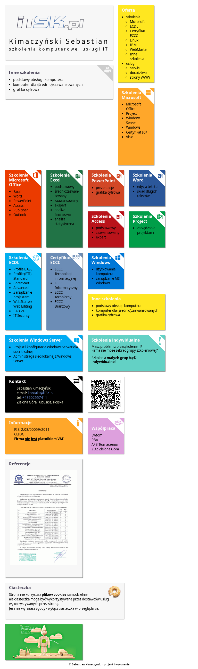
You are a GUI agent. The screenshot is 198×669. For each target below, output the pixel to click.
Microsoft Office (133, 106)
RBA (95, 439)
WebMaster (139, 49)
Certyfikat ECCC (137, 33)
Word (17, 196)
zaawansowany (66, 200)
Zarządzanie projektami (22, 294)
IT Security (21, 315)
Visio (129, 137)
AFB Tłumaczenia (105, 444)
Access (18, 205)
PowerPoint (22, 201)
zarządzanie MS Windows (108, 280)
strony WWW (140, 77)
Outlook (19, 214)
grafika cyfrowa (26, 89)
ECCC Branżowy (62, 304)
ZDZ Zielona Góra (105, 449)
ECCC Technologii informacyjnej (65, 274)
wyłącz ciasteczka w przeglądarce (73, 608)
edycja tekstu (147, 186)
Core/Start (21, 283)
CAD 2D (19, 311)
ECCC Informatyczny (66, 285)
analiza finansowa (63, 212)
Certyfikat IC (136, 132)
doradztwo (138, 72)
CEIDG (19, 434)
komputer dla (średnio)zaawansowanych (48, 84)
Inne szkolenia (137, 56)
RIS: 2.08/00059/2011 (32, 429)
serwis (134, 68)
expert (101, 237)
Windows (133, 127)
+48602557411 (34, 397)
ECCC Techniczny (63, 294)
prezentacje (105, 187)
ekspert (60, 205)
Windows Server (133, 120)
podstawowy (65, 186)
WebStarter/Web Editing (22, 304)
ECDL (134, 26)
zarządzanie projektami (146, 230)
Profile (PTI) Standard (22, 276)
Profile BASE (22, 269)
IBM (133, 45)
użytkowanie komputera (106, 271)
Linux (134, 40)
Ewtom (97, 435)
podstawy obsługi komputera (38, 79)
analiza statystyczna (64, 221)
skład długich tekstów (147, 193)
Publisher (20, 210)
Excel (17, 191)
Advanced (21, 287)
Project (131, 113)
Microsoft (137, 21)
